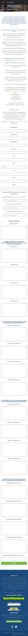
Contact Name (14, 127)
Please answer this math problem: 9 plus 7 (14, 555)
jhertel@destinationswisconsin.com (13, 91)
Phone (14, 177)
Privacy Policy (22, 632)
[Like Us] (12, 627)
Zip (14, 170)
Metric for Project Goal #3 (14, 440)
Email (14, 185)
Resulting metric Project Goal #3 (14, 519)
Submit (14, 563)
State (14, 163)
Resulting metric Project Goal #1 (14, 483)
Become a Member (14, 621)
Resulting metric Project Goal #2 (14, 501)
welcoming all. (21, 592)
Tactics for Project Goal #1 (14, 325)
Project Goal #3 (14, 282)
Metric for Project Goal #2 (14, 422)
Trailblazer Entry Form (17, 60)
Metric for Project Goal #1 (14, 404)
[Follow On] (16, 627)
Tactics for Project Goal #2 (14, 343)
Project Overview (14, 223)
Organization (14, 134)
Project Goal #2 (14, 264)
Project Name (14, 141)
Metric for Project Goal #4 (14, 458)
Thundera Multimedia (22, 634)
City (14, 156)
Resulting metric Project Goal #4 (14, 537)
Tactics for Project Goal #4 (14, 379)
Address (14, 149)
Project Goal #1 (14, 246)
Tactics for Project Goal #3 (14, 361)
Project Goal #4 (14, 301)
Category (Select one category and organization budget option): (14, 193)
